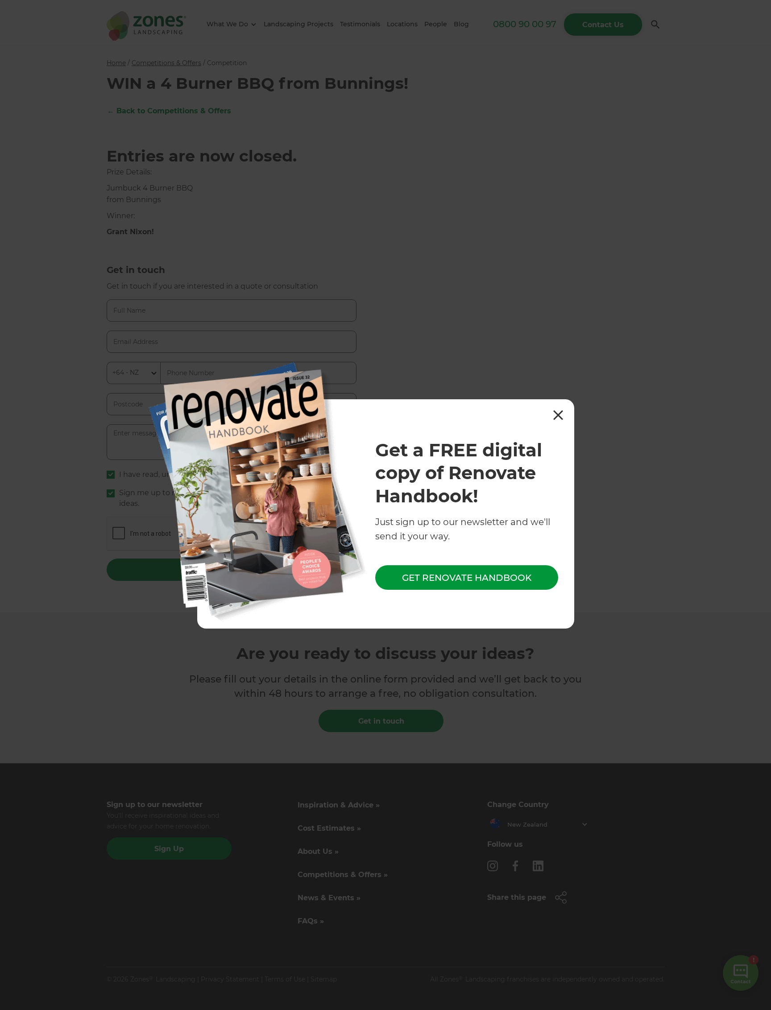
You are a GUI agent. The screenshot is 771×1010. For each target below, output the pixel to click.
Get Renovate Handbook (466, 577)
